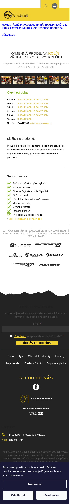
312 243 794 (16, 440)
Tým (21, 356)
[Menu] (55, 6)
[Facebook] (36, 387)
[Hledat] (45, 6)
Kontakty (60, 356)
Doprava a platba (56, 363)
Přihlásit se (30, 342)
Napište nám (13, 363)
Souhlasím (51, 495)
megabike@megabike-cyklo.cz (27, 434)
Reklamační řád (33, 363)
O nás (11, 356)
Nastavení (34, 484)
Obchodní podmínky (39, 356)
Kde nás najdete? (41, 398)
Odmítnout (18, 495)
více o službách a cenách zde (24, 218)
